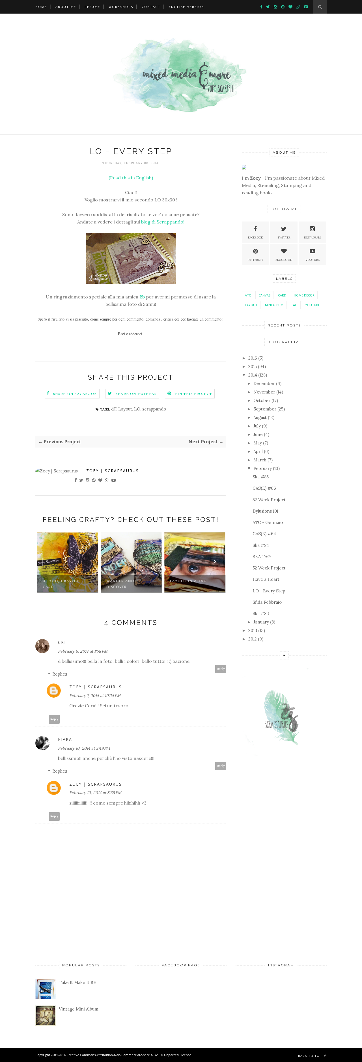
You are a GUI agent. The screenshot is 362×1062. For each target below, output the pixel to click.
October (261, 400)
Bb (142, 297)
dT (113, 409)
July (257, 426)
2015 (252, 366)
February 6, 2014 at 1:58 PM (82, 651)
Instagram (312, 237)
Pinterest (255, 260)
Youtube (312, 260)
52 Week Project (269, 499)
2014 (252, 375)
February (262, 468)
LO (137, 409)
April (258, 451)
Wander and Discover (120, 584)
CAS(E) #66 (264, 488)
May (257, 443)
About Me (65, 7)
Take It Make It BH (78, 982)
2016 (252, 358)
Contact (151, 7)
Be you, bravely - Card (62, 584)
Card (282, 295)
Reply (221, 668)
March (259, 460)
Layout (125, 409)
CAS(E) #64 (264, 533)
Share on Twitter (136, 394)
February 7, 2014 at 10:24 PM (94, 695)
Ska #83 (261, 613)
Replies (59, 674)
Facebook (255, 237)
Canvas (264, 295)
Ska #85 (261, 477)
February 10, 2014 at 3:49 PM (84, 748)
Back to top (310, 1056)
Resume (92, 7)
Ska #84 (261, 545)
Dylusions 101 (265, 511)
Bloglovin (283, 260)
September (264, 409)
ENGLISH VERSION (186, 7)
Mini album (274, 305)
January (261, 622)
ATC (248, 295)
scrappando (154, 409)
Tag (294, 305)
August (260, 417)
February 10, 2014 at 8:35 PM (95, 792)
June (258, 434)
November (264, 392)
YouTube (312, 305)
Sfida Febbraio (267, 602)
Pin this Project (193, 394)
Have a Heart (266, 579)
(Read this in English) (131, 177)
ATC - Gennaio (268, 522)
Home (41, 7)
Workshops (121, 7)
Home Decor (304, 295)
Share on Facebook (75, 394)
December (264, 383)
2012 (252, 639)
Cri (62, 642)
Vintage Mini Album (78, 1009)
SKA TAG (262, 556)
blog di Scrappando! (162, 222)
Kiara (65, 739)
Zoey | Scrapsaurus (112, 470)
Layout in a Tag (188, 581)
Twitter (283, 237)
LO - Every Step (269, 591)
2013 (252, 630)
